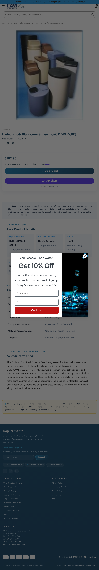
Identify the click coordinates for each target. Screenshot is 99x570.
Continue (36, 310)
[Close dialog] (85, 256)
